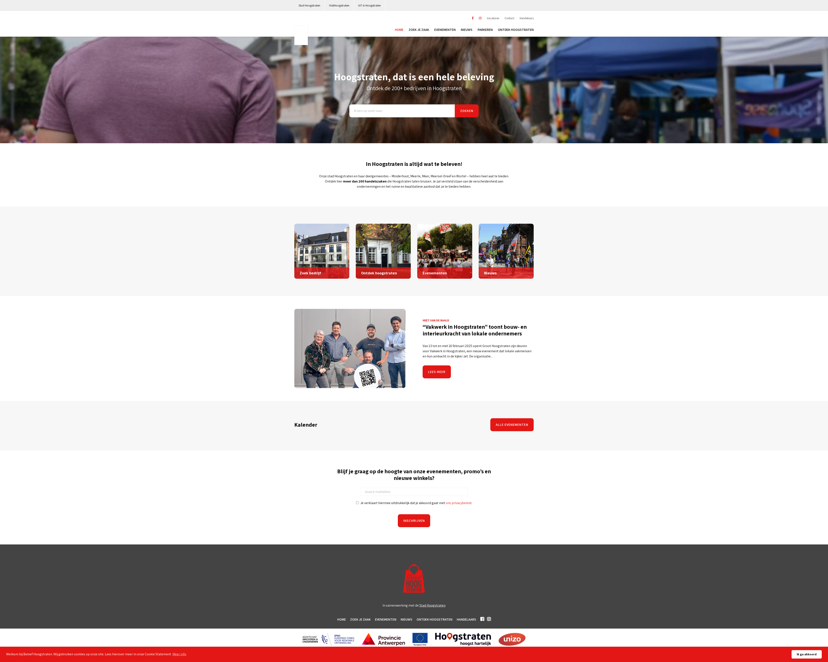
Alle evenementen (512, 424)
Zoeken (466, 110)
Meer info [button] (179, 654)
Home (399, 29)
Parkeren (485, 29)
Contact (509, 18)
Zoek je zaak (419, 29)
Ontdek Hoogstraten (434, 619)
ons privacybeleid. (459, 503)
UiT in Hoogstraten (369, 5)
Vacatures (493, 18)
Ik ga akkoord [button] (807, 654)
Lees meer (436, 372)
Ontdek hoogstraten (516, 29)
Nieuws (466, 29)
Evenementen (445, 29)
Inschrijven (414, 520)
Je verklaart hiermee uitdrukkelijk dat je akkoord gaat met (416, 503)
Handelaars (527, 18)
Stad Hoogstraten (309, 5)
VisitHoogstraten (339, 5)
